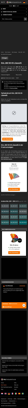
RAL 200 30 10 (5, 217)
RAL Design (9, 11)
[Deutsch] (25, 2)
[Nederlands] (2, 393)
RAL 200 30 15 (14, 217)
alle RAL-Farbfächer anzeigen (8, 195)
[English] (6, 393)
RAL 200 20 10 (14, 206)
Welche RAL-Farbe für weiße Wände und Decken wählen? (13, 370)
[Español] (19, 393)
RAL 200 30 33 (23, 222)
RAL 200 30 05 (23, 211)
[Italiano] (16, 393)
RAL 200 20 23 (14, 211)
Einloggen (4, 58)
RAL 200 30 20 (23, 217)
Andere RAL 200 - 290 (9, 201)
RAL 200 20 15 (23, 206)
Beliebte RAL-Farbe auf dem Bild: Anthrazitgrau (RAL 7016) (13, 366)
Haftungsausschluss (6, 403)
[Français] (12, 393)
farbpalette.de (10, 379)
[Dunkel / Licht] (14, 6)
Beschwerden (4, 401)
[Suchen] (25, 19)
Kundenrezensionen (8, 282)
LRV (2, 78)
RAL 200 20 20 (5, 211)
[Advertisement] (14, 36)
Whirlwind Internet (12, 405)
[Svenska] (23, 393)
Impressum (3, 398)
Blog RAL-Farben (6, 358)
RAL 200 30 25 (5, 222)
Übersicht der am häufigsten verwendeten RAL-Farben (13, 361)
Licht (18, 6)
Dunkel (10, 6)
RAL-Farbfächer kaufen (8, 229)
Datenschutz (12, 401)
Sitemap (10, 398)
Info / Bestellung (7, 139)
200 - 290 (9, 70)
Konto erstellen (13, 88)
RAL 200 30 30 (14, 222)
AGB (15, 398)
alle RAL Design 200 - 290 (20, 201)
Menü (4, 8)
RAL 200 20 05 (5, 206)
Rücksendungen (21, 398)
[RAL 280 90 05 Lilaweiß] (14, 113)
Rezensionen (13, 303)
